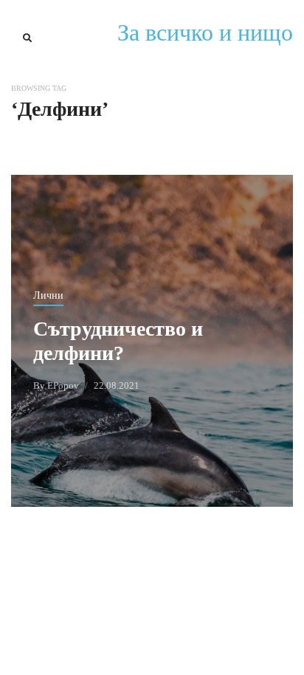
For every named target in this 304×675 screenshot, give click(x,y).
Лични (48, 295)
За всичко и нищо (205, 32)
